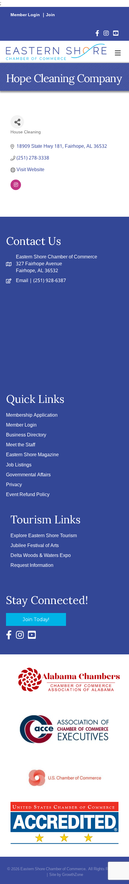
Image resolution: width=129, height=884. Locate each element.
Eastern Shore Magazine (32, 455)
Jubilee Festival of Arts (34, 546)
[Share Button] (17, 122)
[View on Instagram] (15, 189)
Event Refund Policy (28, 495)
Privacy (14, 485)
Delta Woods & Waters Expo (40, 556)
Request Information (31, 565)
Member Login (25, 15)
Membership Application (32, 415)
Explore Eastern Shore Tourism (43, 536)
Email (22, 281)
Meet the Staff (20, 445)
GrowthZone (72, 874)
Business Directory (26, 435)
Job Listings (19, 465)
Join (50, 15)
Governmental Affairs (28, 475)
